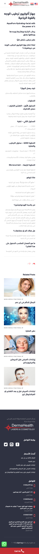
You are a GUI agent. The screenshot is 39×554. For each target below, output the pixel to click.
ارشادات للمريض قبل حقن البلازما (25, 465)
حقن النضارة (30, 330)
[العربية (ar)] (32, 5)
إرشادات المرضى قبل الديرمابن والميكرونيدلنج (22, 468)
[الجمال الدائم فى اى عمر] (19, 287)
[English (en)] (36, 5)
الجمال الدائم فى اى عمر (25, 302)
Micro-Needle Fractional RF (13, 299)
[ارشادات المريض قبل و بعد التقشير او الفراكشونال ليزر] (19, 376)
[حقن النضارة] (19, 316)
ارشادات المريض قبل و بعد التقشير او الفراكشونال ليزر (20, 472)
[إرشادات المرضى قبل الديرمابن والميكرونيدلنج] (19, 344)
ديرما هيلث (20, 542)
